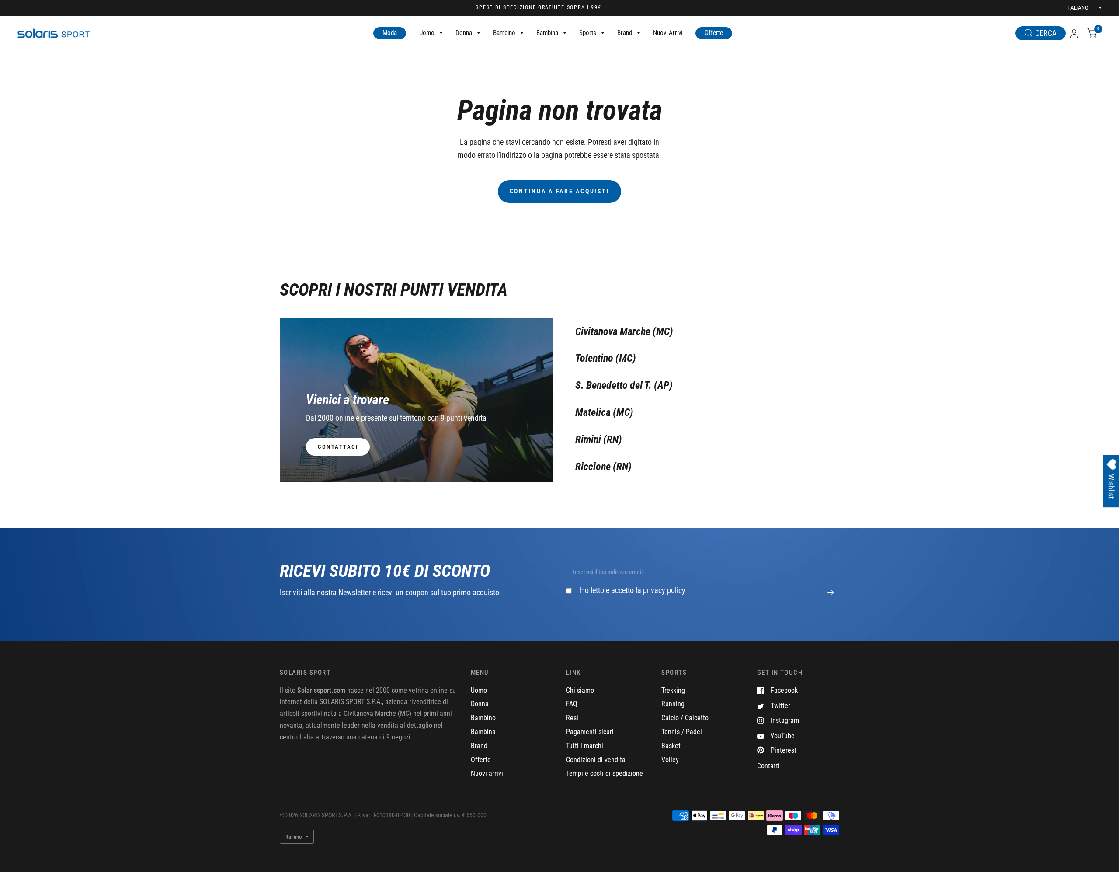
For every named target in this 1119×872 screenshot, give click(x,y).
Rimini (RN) (598, 439)
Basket (671, 746)
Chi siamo (580, 690)
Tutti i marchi (584, 746)
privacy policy (664, 590)
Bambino (504, 33)
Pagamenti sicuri (590, 732)
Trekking (673, 690)
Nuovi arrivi (487, 773)
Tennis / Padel (681, 732)
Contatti (768, 766)
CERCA (1045, 33)
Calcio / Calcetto (685, 718)
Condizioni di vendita (596, 760)
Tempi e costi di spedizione (604, 773)
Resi (572, 718)
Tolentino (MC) (605, 358)
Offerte (714, 33)
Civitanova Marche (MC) (624, 331)
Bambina (547, 33)
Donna (463, 33)
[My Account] (1074, 33)
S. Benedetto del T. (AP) (624, 385)
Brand (624, 33)
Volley (670, 760)
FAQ (571, 704)
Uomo (426, 33)
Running (673, 704)
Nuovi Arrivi (667, 33)
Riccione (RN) (603, 466)
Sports (587, 33)
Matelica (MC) (604, 412)
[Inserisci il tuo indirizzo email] (830, 597)
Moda (389, 33)
